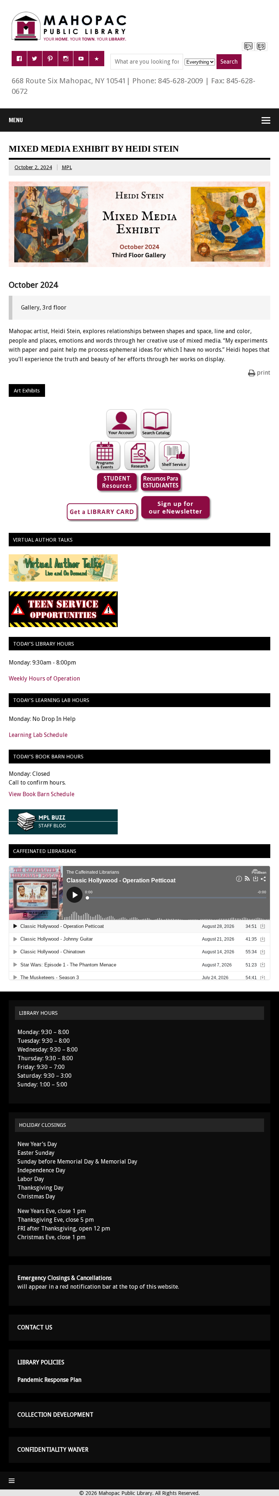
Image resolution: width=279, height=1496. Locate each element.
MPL (67, 167)
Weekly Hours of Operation (44, 678)
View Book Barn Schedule (41, 794)
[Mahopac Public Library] (71, 14)
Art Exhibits (27, 391)
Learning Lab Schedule (38, 734)
